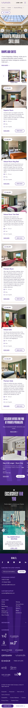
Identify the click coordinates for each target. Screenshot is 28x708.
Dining (3, 604)
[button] (14, 622)
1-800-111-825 (5, 579)
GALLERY (8, 88)
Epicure (18, 608)
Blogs (17, 610)
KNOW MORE (6, 130)
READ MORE (4, 65)
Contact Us (19, 612)
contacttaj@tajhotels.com (8, 593)
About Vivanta (5, 615)
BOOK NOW (19, 130)
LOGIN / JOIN (19, 2)
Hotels (3, 602)
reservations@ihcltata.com (8, 584)
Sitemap (18, 602)
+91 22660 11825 (6, 582)
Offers (3, 608)
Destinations (4, 606)
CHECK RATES (7, 706)
